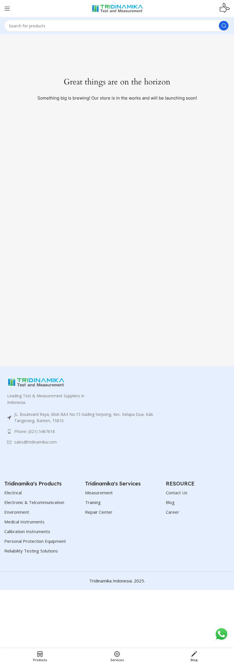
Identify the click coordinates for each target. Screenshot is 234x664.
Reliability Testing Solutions (31, 551)
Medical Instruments (24, 522)
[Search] (224, 26)
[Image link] (35, 382)
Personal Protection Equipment (35, 541)
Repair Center (98, 512)
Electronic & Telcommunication (34, 502)
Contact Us (176, 492)
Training (93, 502)
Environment (16, 512)
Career (172, 512)
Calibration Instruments (27, 531)
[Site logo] (117, 8)
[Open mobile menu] (7, 8)
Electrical (13, 492)
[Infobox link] (225, 8)
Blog (170, 502)
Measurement (99, 492)
